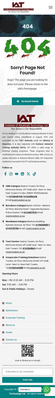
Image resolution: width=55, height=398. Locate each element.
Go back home (29, 101)
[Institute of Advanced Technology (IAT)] (19, 7)
